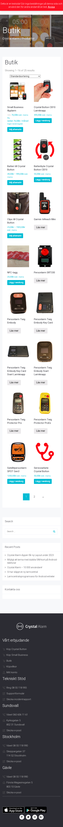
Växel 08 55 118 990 (17, 745)
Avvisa (51, 7)
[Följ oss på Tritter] (28, 817)
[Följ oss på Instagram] (34, 817)
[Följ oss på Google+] (41, 817)
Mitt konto (11, 672)
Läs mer (40, 227)
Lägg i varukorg (43, 120)
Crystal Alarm (11, 38)
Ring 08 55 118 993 (16, 687)
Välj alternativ (15, 129)
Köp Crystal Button (16, 649)
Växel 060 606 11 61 (17, 714)
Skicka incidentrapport (18, 699)
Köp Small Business (17, 655)
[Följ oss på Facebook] (21, 817)
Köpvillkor (11, 666)
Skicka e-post (13, 730)
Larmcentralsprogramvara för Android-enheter (31, 576)
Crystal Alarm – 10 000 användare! (24, 567)
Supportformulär (15, 693)
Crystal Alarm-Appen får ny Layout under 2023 (30, 555)
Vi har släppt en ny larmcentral (22, 572)
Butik (9, 660)
